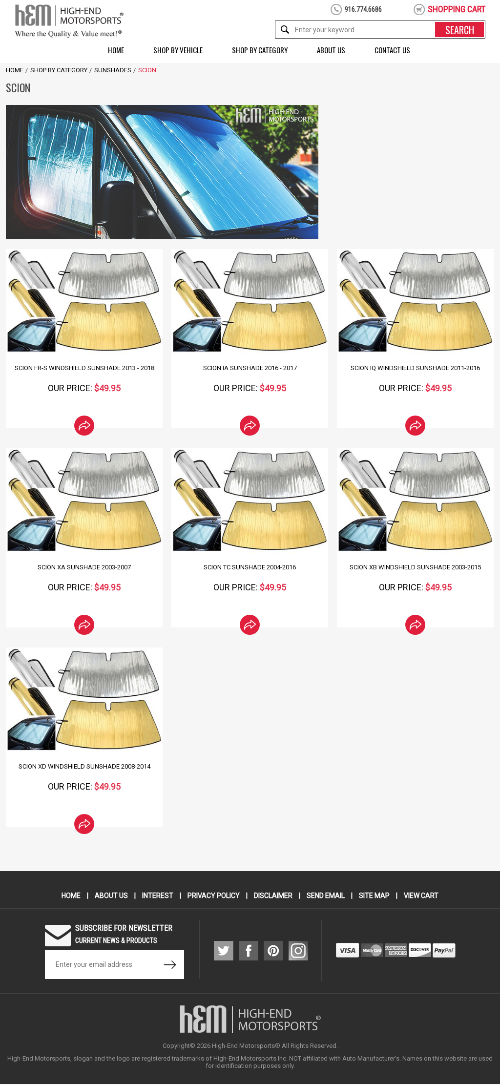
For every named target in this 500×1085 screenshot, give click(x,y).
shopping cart (456, 9)
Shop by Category (260, 49)
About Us (331, 49)
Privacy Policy (214, 895)
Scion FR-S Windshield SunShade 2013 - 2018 (84, 368)
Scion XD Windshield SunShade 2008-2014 (84, 766)
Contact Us (392, 49)
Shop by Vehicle (178, 49)
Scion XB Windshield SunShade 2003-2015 (415, 567)
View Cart (421, 895)
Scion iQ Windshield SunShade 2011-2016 (415, 368)
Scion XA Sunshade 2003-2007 (84, 567)
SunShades (112, 70)
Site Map (374, 895)
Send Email (326, 895)
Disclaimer (273, 895)
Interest (157, 895)
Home (116, 49)
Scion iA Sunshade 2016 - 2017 (250, 368)
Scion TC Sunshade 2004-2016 (250, 567)
